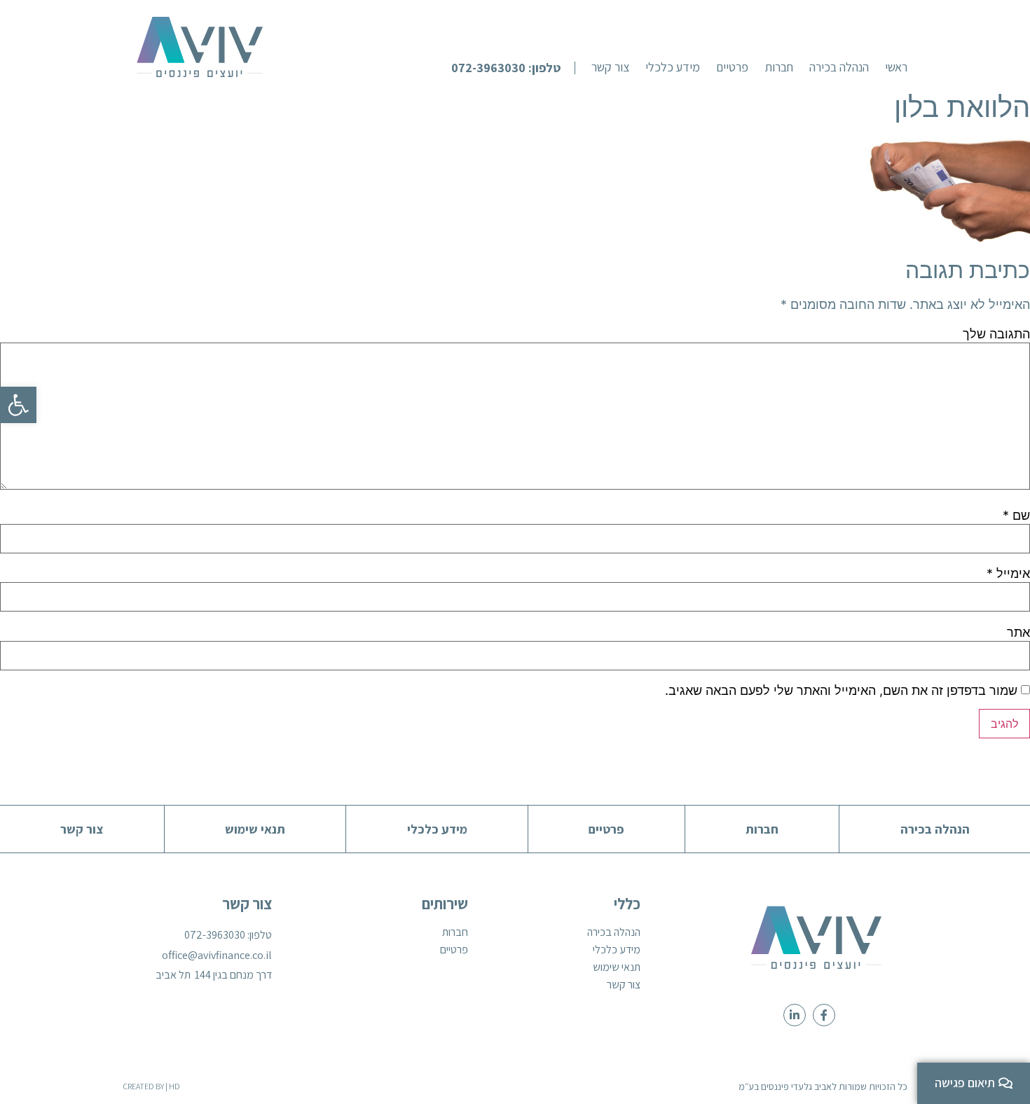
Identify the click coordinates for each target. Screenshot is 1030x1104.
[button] (513, 68)
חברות (455, 932)
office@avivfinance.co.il (217, 955)
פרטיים (454, 950)
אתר (1018, 632)
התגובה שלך (996, 334)
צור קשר (623, 985)
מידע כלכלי (616, 950)
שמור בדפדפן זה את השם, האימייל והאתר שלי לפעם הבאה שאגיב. (841, 690)
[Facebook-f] (824, 1015)
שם (1016, 515)
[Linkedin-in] (794, 1015)
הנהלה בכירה (613, 932)
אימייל (1008, 573)
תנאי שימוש (616, 967)
